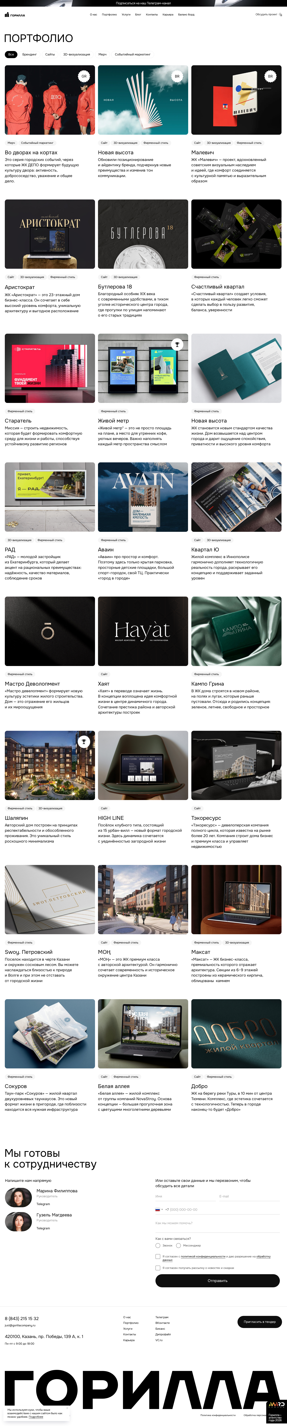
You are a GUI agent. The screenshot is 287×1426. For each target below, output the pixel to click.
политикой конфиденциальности (203, 1256)
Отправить (218, 1280)
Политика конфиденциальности (218, 1415)
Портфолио (109, 14)
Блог (138, 14)
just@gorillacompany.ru (20, 1325)
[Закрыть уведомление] (67, 1408)
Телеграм (161, 1317)
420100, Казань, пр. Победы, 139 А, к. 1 (44, 1336)
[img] (50, 234)
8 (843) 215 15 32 (22, 1318)
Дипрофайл (163, 1334)
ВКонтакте (162, 1323)
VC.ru (159, 1340)
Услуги (126, 14)
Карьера (168, 14)
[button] (280, 14)
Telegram (43, 1204)
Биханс (160, 1329)
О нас (93, 14)
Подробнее (36, 1417)
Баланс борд (186, 14)
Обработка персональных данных (262, 1415)
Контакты (152, 14)
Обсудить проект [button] (266, 14)
